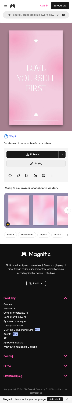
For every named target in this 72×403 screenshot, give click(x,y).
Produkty (9, 298)
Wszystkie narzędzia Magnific (20, 346)
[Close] (67, 399)
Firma (7, 366)
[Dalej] (67, 210)
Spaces (7, 304)
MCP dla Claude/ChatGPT (21, 329)
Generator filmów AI (14, 316)
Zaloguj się (60, 5)
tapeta (43, 234)
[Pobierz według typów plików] (62, 154)
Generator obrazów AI (15, 312)
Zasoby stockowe (13, 325)
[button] (36, 283)
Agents (10, 334)
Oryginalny (24, 30)
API (5, 338)
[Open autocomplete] (8, 15)
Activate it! (54, 399)
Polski (36, 283)
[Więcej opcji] (51, 175)
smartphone (27, 234)
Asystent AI (9, 308)
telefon (57, 234)
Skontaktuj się (12, 376)
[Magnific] (36, 255)
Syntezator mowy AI (14, 321)
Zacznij (8, 356)
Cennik (44, 5)
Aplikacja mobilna (13, 342)
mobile (10, 234)
